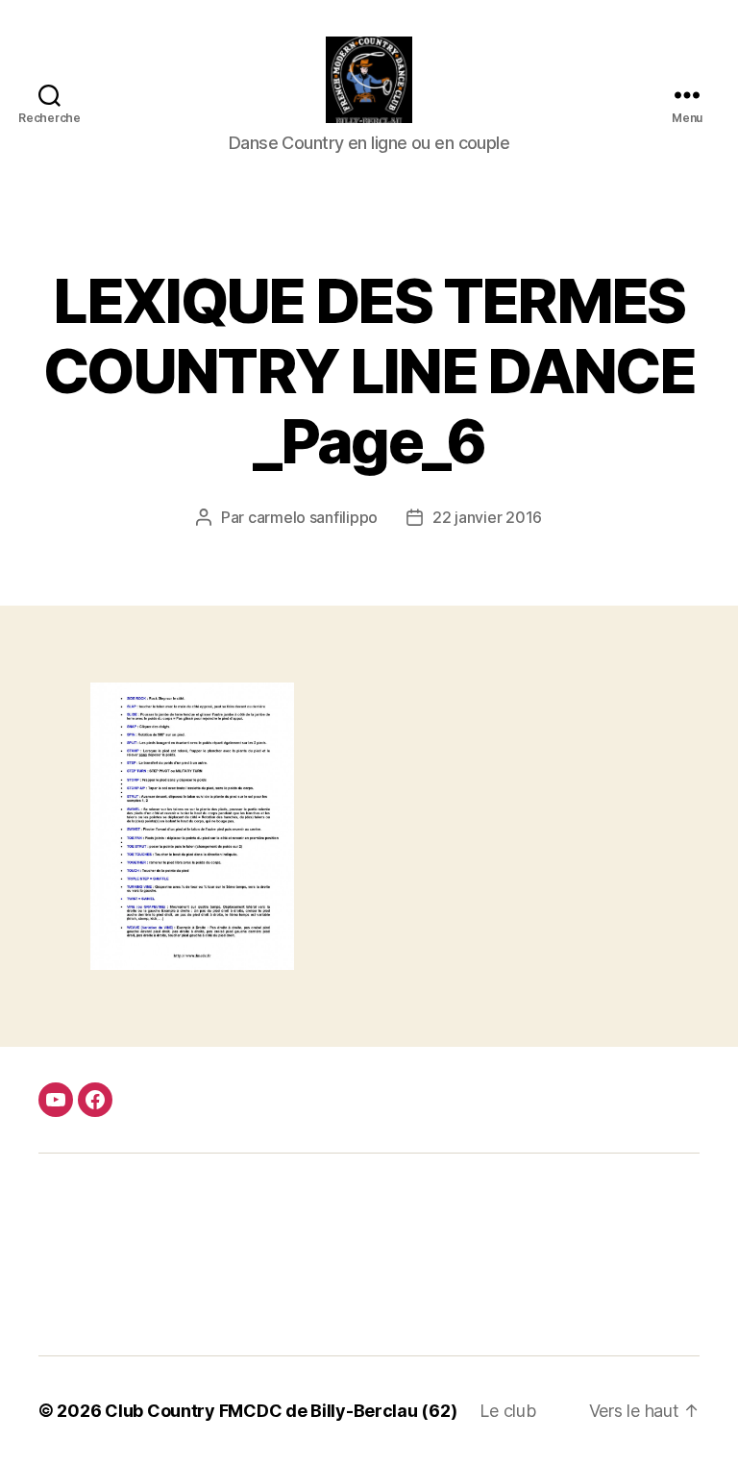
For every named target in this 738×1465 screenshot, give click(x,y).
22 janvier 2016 (487, 517)
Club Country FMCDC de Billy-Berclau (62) (280, 1411)
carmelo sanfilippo (313, 517)
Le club (507, 1411)
